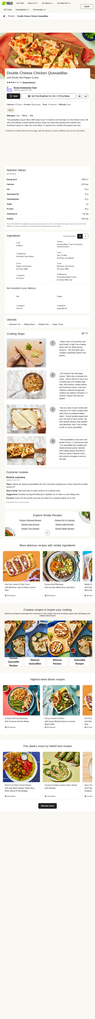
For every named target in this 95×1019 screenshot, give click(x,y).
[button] (47, 236)
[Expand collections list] (47, 532)
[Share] (85, 96)
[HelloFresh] (7, 3)
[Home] (4, 16)
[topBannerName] (47, 26)
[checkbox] (8, 82)
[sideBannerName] (47, 149)
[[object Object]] (79, 96)
